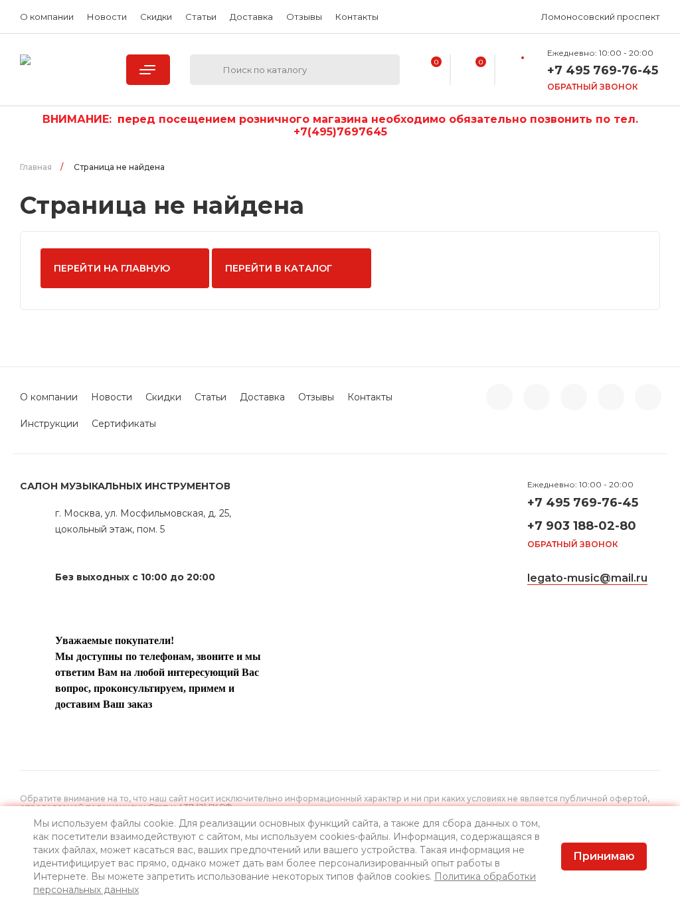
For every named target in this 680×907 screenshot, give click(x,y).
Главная (36, 167)
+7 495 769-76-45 (582, 502)
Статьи (200, 16)
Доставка (251, 16)
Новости (107, 16)
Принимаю (604, 856)
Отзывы (304, 16)
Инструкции (49, 424)
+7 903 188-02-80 (581, 526)
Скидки (156, 16)
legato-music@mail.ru (587, 578)
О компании (47, 16)
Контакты (357, 16)
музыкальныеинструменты (63, 69)
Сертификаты (124, 424)
